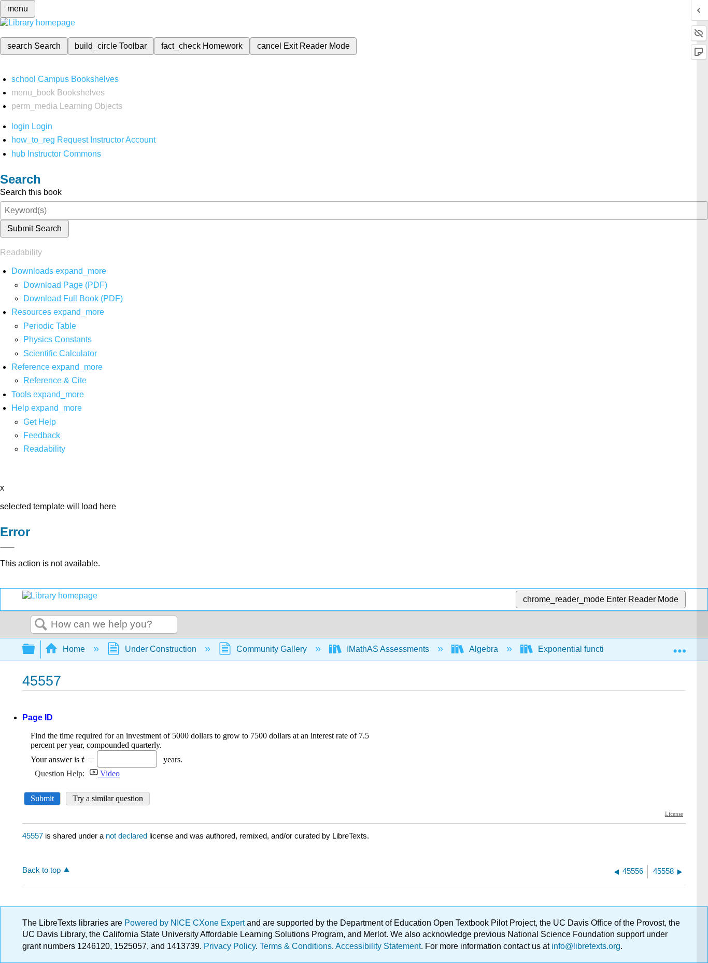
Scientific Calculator (60, 353)
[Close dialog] (7, 547)
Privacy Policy (230, 946)
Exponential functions (577, 649)
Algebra (483, 649)
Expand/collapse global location (679, 646)
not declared (127, 835)
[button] (41, 435)
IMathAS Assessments (388, 649)
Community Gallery (271, 649)
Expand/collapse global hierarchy (35, 650)
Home (74, 649)
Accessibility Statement (378, 946)
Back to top (41, 870)
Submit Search (34, 228)
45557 (32, 835)
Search (41, 625)
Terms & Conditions (296, 946)
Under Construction (161, 649)
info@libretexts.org (584, 946)
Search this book (31, 192)
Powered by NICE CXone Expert (185, 922)
